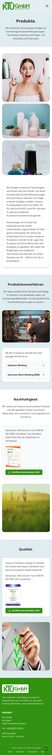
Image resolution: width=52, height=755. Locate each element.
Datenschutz (32, 752)
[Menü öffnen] (47, 6)
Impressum (20, 752)
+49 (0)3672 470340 (14, 728)
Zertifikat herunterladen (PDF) (26, 472)
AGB (42, 752)
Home (10, 752)
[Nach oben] (46, 749)
